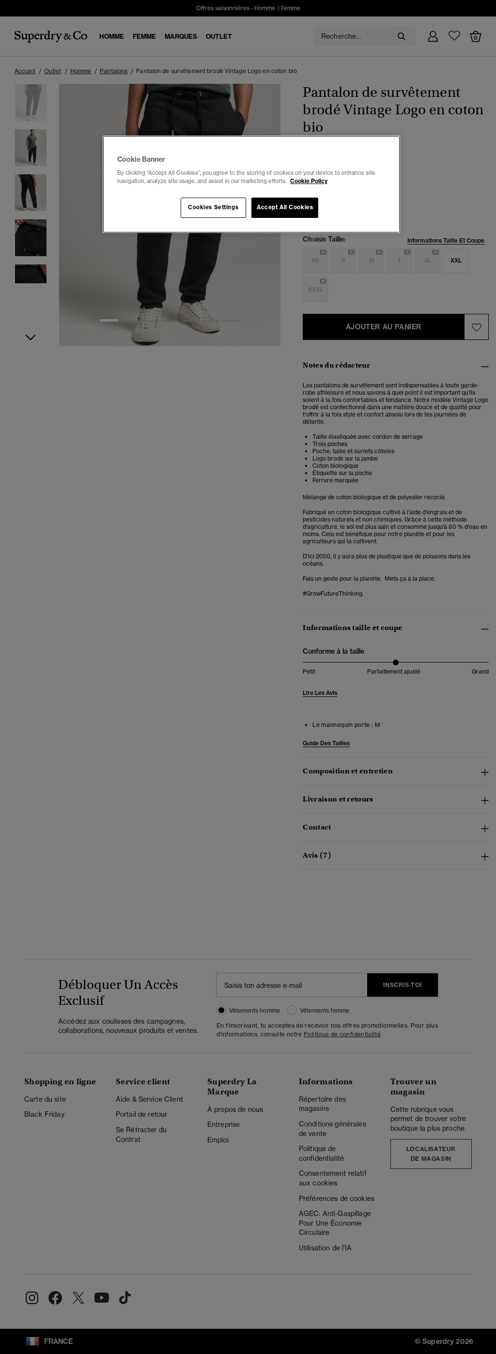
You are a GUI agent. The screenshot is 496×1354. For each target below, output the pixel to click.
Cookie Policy (308, 181)
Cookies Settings (213, 207)
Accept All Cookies (285, 207)
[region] (251, 184)
